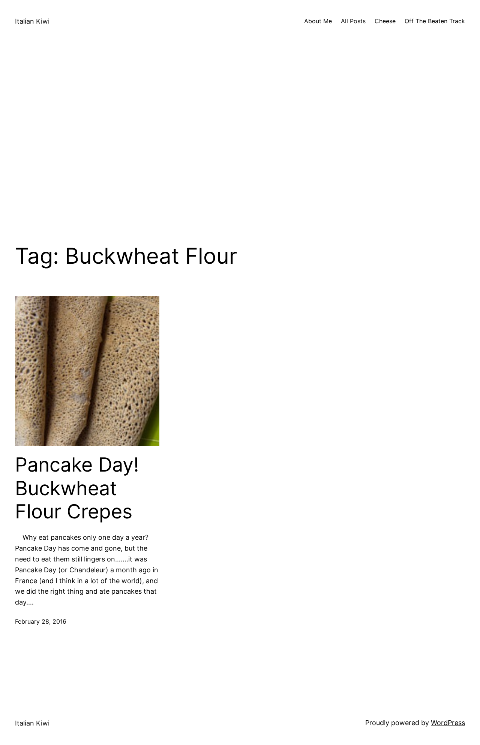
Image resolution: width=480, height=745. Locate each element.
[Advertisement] (240, 142)
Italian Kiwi (32, 21)
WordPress (448, 723)
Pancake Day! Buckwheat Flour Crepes (77, 488)
